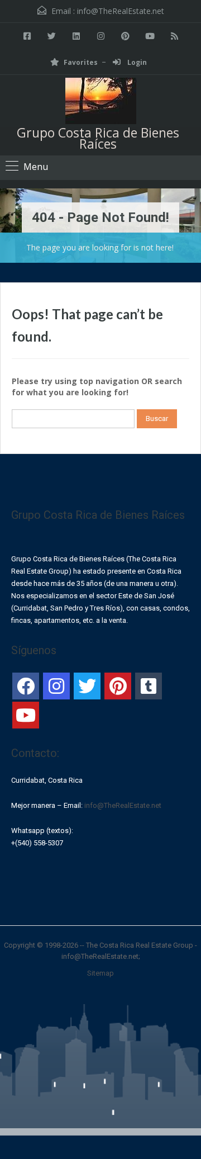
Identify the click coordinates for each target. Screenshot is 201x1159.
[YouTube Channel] (25, 715)
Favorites (81, 62)
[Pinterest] (117, 686)
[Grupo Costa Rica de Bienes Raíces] (100, 102)
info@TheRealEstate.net (120, 11)
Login (136, 62)
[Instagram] (56, 686)
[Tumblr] (148, 686)
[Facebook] (25, 686)
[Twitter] (87, 686)
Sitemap (100, 973)
